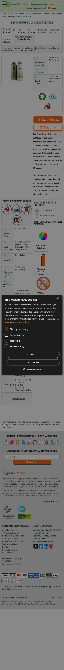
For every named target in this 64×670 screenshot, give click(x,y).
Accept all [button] (33, 354)
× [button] (57, 298)
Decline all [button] (33, 362)
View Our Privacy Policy (17, 322)
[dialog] (32, 335)
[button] (32, 369)
